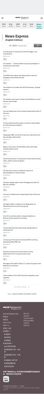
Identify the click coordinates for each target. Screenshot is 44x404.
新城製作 (7, 334)
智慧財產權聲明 (27, 294)
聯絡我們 (26, 325)
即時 (4, 25)
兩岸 (31, 25)
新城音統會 (7, 343)
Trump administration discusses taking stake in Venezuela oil (20, 229)
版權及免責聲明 (29, 321)
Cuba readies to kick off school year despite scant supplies (21, 276)
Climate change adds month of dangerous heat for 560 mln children (21, 183)
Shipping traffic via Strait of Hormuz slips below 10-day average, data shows (22, 136)
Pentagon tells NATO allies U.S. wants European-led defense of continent (22, 264)
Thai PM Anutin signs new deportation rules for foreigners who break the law (20, 76)
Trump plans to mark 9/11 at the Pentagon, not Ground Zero (20, 52)
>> (29, 287)
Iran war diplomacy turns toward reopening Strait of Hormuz (22, 112)
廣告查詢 (26, 316)
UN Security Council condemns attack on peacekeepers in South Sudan (18, 171)
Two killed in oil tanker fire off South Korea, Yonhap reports (21, 88)
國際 (18, 25)
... (27, 287)
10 (25, 287)
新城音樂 (7, 337)
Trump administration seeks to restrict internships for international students (21, 124)
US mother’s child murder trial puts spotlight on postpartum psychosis (21, 64)
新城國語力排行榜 (10, 360)
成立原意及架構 (10, 346)
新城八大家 (7, 328)
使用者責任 (34, 294)
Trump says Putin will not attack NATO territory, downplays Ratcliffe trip (20, 241)
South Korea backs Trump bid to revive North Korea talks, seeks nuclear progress (22, 159)
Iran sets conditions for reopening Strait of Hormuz (21, 194)
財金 (11, 25)
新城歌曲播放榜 (10, 363)
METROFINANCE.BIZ (11, 314)
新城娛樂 (7, 340)
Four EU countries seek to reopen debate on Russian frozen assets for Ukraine (19, 217)
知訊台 (5, 319)
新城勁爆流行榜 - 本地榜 (12, 350)
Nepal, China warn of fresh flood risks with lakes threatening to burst (20, 148)
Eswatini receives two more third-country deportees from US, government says (18, 252)
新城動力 (6, 331)
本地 (25, 25)
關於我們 (26, 314)
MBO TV (6, 325)
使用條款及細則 (29, 318)
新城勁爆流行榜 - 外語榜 (12, 356)
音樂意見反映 (9, 366)
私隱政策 (26, 323)
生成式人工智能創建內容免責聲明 (15, 294)
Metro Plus (7, 322)
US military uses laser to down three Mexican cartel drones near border (21, 100)
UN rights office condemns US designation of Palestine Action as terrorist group (19, 205)
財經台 (5, 316)
